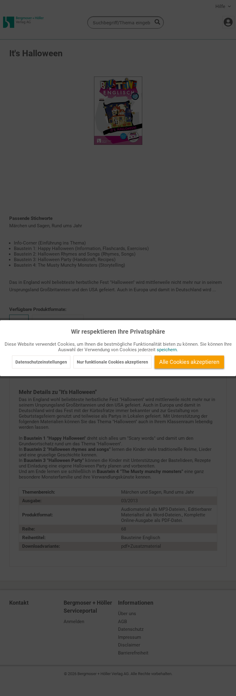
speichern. (167, 349)
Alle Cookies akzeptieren (189, 362)
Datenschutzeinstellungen (41, 362)
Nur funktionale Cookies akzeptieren (112, 362)
